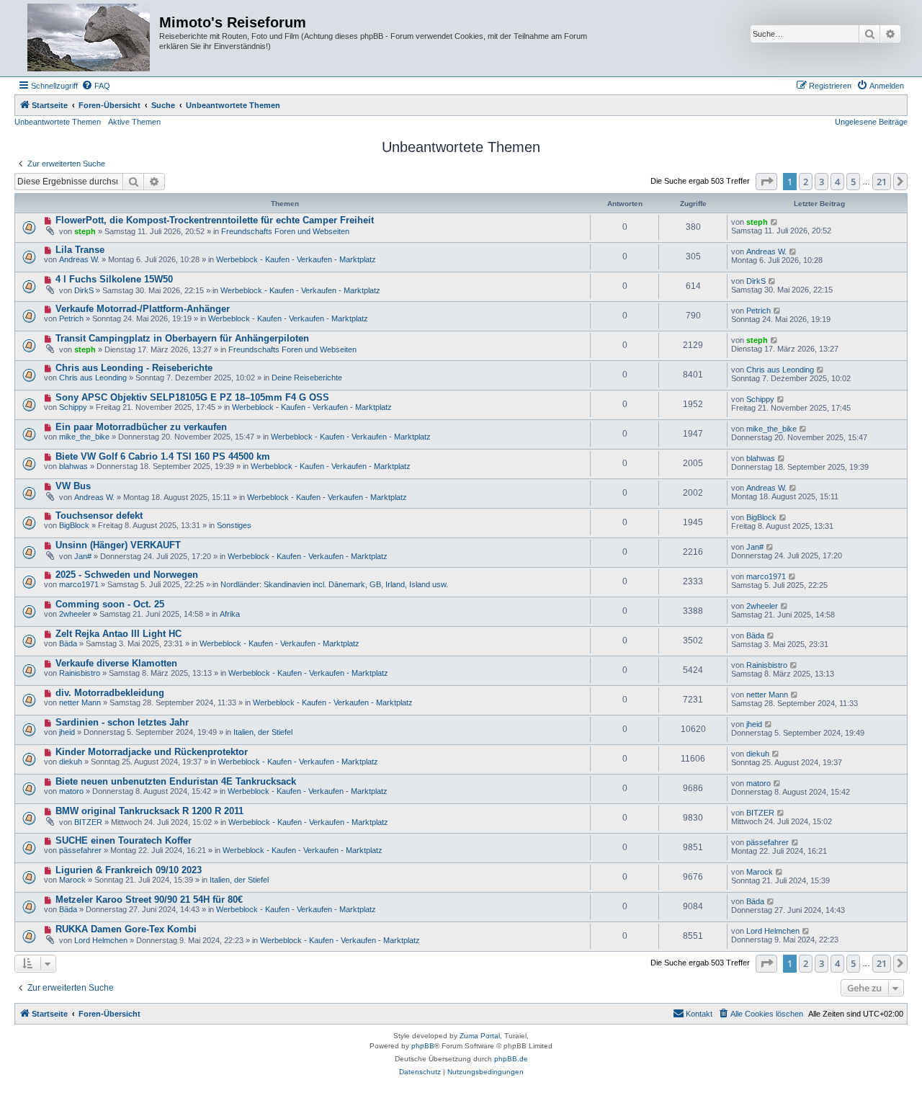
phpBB (422, 1046)
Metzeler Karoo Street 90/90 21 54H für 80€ (149, 899)
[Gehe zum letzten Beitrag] (774, 222)
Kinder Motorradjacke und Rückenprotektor (151, 751)
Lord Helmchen (100, 940)
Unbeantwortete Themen (57, 121)
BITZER (88, 822)
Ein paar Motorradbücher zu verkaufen (141, 426)
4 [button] (837, 181)
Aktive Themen (134, 121)
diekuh (70, 761)
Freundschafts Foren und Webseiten (285, 231)
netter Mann (80, 702)
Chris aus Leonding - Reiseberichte (133, 367)
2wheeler (75, 614)
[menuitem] (95, 85)
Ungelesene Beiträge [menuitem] (871, 121)
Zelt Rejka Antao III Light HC (118, 633)
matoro (71, 791)
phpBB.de (511, 1059)
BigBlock (74, 525)
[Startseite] (88, 38)
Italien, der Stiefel (262, 732)
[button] (766, 181)
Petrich (71, 318)
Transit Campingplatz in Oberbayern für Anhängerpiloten (182, 338)
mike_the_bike (84, 436)
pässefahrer (80, 850)
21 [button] (882, 181)
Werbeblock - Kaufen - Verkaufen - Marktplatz (296, 259)
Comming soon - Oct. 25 (109, 604)
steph (85, 231)
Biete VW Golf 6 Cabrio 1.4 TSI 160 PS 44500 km (162, 456)
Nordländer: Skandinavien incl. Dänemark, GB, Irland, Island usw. (334, 584)
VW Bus (73, 486)
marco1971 (79, 584)
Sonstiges (234, 525)
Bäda (68, 643)
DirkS (84, 290)
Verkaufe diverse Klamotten (116, 663)
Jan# (82, 556)
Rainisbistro (79, 673)
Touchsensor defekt (99, 515)
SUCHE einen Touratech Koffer (123, 840)
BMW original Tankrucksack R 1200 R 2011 (149, 811)
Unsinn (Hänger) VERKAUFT (118, 545)
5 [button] (853, 181)
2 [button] (805, 181)
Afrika (230, 614)
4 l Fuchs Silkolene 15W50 (114, 279)
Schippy (73, 407)
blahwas (73, 466)
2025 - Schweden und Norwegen (126, 574)
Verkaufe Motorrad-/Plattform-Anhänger (142, 308)
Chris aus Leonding (93, 377)
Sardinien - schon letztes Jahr (122, 722)
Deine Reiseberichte (307, 377)
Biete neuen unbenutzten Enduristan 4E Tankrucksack (175, 781)
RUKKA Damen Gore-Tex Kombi (126, 929)
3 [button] (821, 181)
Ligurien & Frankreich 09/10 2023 (128, 870)
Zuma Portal (480, 1036)
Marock (72, 879)
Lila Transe (79, 249)
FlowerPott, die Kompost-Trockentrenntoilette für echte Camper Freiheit (214, 220)
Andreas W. (79, 259)
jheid (67, 732)
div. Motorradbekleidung (109, 692)
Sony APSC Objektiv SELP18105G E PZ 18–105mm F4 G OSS (192, 397)
